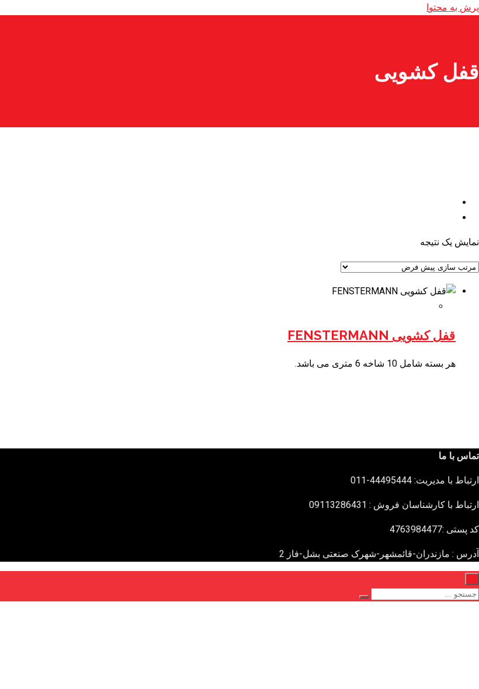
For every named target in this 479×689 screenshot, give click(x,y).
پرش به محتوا (452, 7)
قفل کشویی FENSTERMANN (371, 335)
